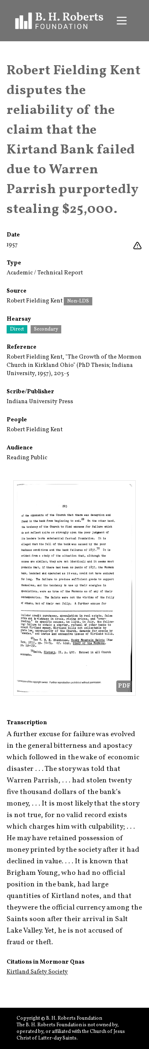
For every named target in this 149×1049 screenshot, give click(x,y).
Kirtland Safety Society (37, 972)
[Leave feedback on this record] (137, 246)
